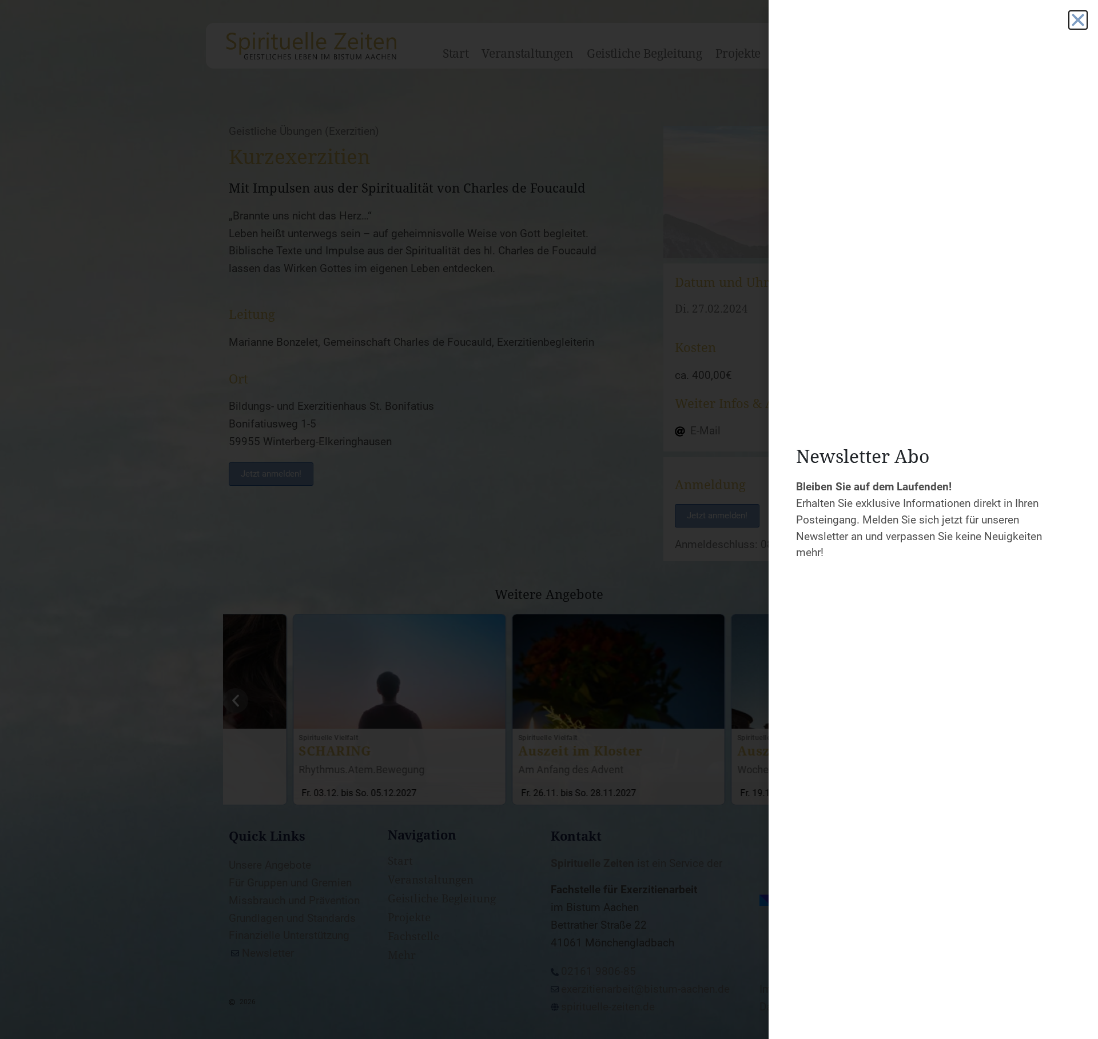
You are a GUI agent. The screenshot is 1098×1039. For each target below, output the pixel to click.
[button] (1078, 20)
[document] (549, 519)
